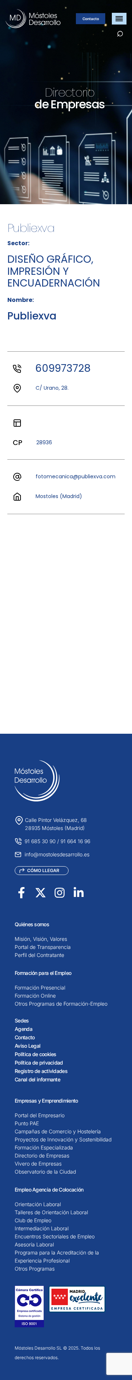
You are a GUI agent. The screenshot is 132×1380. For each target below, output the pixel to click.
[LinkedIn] (78, 892)
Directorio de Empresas (42, 1155)
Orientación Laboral (38, 1204)
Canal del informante (37, 1079)
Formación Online (35, 995)
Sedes (22, 1020)
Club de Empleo (33, 1220)
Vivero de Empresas (38, 1163)
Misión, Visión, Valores (41, 939)
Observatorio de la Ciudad (45, 1171)
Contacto (90, 18)
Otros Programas (35, 1268)
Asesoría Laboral (34, 1244)
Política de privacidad (39, 1062)
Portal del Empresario (40, 1115)
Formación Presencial (40, 987)
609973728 (63, 368)
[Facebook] (21, 892)
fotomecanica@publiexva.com (75, 476)
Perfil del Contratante (39, 955)
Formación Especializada (44, 1147)
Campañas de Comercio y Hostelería (58, 1131)
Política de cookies (35, 1054)
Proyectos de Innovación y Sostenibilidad (63, 1139)
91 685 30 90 (40, 841)
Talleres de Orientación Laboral (51, 1212)
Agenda (23, 1029)
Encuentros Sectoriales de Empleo (55, 1236)
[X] (40, 892)
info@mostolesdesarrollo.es (57, 854)
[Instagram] (59, 892)
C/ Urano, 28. (52, 388)
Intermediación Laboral (42, 1228)
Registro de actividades (41, 1071)
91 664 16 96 (75, 841)
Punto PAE (27, 1123)
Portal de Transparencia (43, 947)
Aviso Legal (27, 1046)
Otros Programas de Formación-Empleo (61, 1004)
